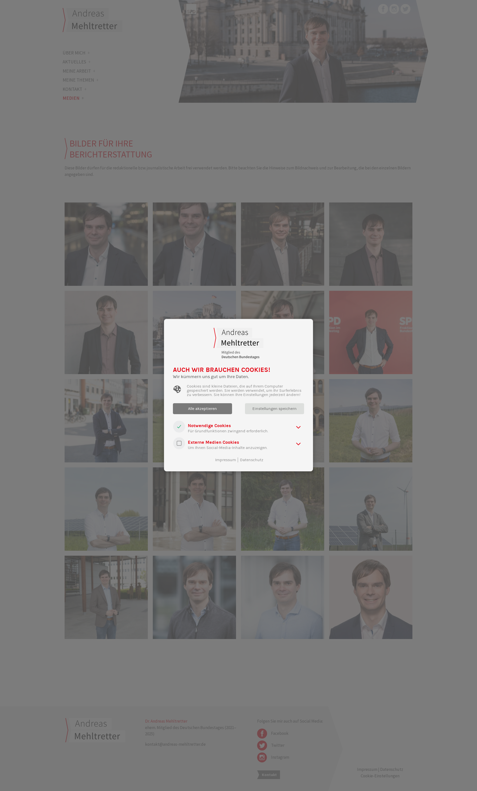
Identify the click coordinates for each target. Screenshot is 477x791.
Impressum (225, 460)
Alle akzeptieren (202, 408)
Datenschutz (251, 460)
